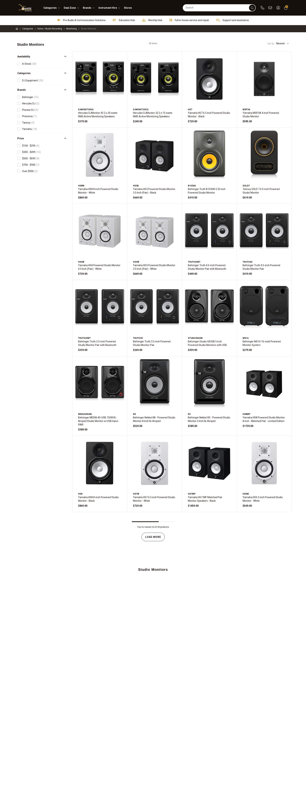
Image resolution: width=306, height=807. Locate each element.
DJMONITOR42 (86, 109)
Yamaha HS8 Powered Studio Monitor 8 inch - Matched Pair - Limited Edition (264, 419)
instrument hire (107, 7)
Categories (27, 28)
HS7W (136, 494)
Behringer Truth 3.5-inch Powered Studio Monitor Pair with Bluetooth (97, 343)
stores (128, 7)
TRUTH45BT (194, 262)
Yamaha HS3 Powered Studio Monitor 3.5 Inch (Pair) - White (154, 267)
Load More (153, 537)
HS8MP (246, 414)
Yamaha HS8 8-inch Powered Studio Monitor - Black (98, 499)
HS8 (80, 494)
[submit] (252, 8)
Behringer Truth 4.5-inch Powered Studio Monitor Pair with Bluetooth (207, 267)
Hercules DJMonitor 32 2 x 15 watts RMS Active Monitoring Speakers (152, 114)
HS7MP (192, 494)
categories (50, 7)
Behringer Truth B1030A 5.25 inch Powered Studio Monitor (206, 191)
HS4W (81, 262)
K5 (189, 414)
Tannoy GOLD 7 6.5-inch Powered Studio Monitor (261, 191)
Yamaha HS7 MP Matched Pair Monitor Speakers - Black (205, 499)
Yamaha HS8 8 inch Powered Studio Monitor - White (98, 191)
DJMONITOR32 (140, 109)
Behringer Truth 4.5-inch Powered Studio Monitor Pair (261, 267)
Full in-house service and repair (191, 20)
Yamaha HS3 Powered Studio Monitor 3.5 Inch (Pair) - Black (154, 191)
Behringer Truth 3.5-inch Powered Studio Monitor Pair (152, 343)
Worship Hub (155, 20)
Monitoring (71, 28)
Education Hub (126, 20)
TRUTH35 (138, 338)
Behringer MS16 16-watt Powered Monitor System (262, 343)
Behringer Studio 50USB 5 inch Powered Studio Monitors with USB (207, 343)
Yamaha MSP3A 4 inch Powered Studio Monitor (261, 114)
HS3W (136, 262)
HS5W (246, 494)
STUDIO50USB (195, 338)
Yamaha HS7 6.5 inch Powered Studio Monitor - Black (209, 114)
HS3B (136, 185)
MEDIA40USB (85, 414)
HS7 (190, 109)
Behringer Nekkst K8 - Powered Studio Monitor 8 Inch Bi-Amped (154, 419)
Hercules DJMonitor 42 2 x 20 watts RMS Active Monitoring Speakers (97, 114)
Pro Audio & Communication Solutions (84, 20)
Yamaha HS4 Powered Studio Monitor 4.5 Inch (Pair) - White (99, 267)
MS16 (245, 338)
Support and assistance (235, 20)
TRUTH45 (247, 262)
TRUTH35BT (84, 338)
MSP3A (246, 109)
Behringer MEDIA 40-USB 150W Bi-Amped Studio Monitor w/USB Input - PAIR (98, 421)
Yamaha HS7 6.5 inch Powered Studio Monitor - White (154, 499)
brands (87, 7)
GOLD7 (246, 185)
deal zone (70, 7)
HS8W (81, 185)
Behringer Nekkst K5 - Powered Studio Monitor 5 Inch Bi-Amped (209, 419)
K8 (134, 414)
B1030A (192, 185)
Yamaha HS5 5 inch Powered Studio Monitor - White (263, 499)
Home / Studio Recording (49, 28)
